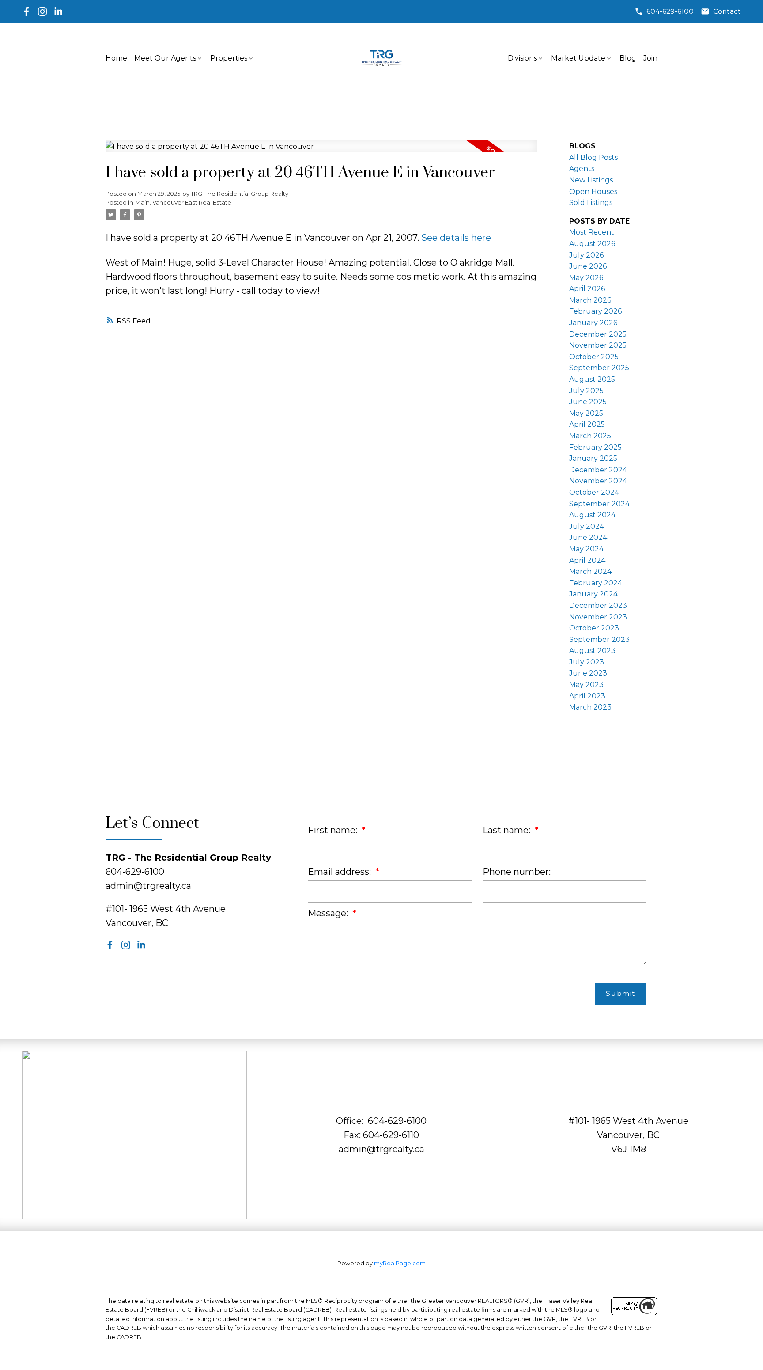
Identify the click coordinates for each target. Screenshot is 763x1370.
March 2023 (590, 707)
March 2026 (590, 300)
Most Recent (591, 232)
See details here (456, 237)
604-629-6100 (670, 11)
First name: (333, 830)
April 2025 (587, 424)
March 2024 (590, 571)
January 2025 (593, 458)
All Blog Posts (593, 157)
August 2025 (592, 379)
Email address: (340, 871)
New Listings (591, 180)
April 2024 (587, 560)
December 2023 (598, 605)
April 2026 (587, 289)
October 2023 (594, 628)
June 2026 (588, 266)
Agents (581, 168)
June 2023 (588, 673)
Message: (329, 913)
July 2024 (586, 526)
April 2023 (587, 696)
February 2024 (595, 583)
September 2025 (599, 368)
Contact (727, 11)
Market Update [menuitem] (578, 58)
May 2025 (586, 413)
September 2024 (599, 504)
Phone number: (517, 871)
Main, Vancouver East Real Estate (183, 202)
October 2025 (594, 357)
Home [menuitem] (116, 58)
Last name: (508, 830)
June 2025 (588, 402)
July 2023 (586, 662)
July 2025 (586, 391)
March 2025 (590, 436)
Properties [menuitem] (228, 58)
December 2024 (598, 470)
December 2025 (598, 334)
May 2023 (586, 684)
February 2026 (595, 311)
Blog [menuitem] (627, 58)
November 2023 (598, 617)
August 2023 (592, 650)
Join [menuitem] (650, 58)
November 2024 (598, 481)
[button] (664, 11)
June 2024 (588, 537)
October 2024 (594, 492)
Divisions (522, 58)
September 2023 (599, 639)
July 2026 (586, 255)
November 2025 (598, 345)
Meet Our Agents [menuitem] (165, 58)
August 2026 (592, 243)
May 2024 (586, 549)
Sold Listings (590, 202)
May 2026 (586, 277)
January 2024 (593, 594)
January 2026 (593, 323)
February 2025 (595, 447)
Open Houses (593, 191)
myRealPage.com (400, 1263)
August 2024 (592, 515)
